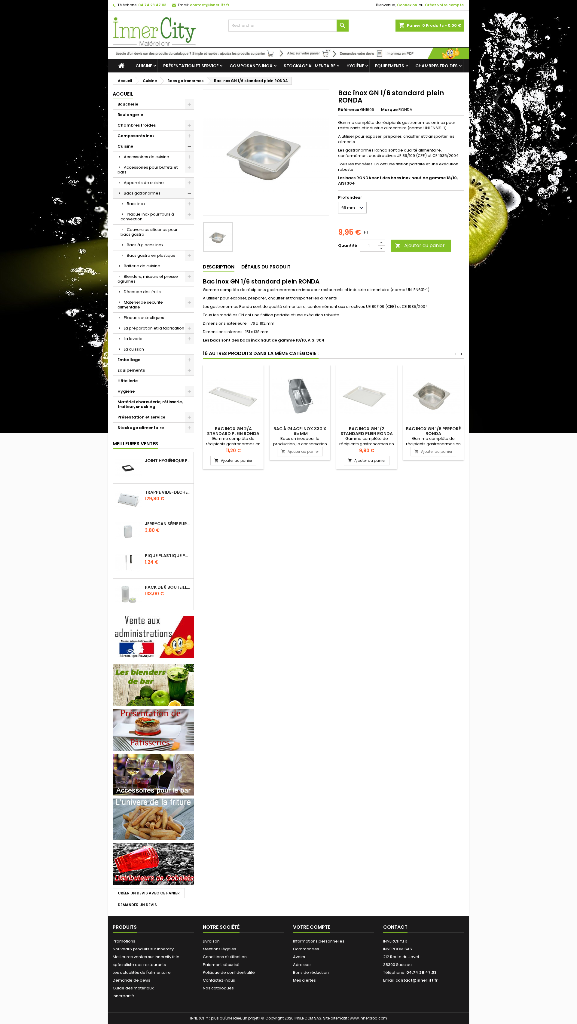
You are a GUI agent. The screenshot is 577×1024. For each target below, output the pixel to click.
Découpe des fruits (142, 292)
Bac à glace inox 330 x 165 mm (299, 431)
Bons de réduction (311, 972)
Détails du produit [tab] (266, 266)
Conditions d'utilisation (225, 957)
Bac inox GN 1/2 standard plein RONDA (366, 431)
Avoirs (299, 957)
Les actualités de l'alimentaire (142, 972)
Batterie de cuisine (142, 266)
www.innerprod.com (368, 1018)
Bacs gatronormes (142, 193)
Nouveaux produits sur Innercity (143, 949)
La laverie (133, 339)
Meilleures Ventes (135, 443)
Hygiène (355, 66)
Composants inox (251, 66)
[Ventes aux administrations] (153, 637)
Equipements (389, 66)
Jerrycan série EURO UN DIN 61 (168, 523)
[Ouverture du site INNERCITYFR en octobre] (288, 53)
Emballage (129, 360)
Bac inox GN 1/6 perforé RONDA (433, 431)
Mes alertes (304, 980)
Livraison (211, 941)
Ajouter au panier (420, 245)
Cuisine (144, 66)
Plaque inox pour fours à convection (147, 216)
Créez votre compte (444, 5)
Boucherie (128, 104)
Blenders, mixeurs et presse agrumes (148, 279)
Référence (348, 109)
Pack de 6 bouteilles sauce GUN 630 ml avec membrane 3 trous (168, 587)
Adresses (302, 964)
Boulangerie (130, 115)
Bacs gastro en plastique (151, 255)
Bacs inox (136, 204)
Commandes (306, 949)
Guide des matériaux (133, 988)
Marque (389, 109)
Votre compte (311, 927)
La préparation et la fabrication (154, 328)
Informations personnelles (318, 941)
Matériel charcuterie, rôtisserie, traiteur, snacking (150, 404)
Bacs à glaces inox (145, 245)
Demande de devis (131, 980)
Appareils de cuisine (144, 182)
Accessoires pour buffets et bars (148, 169)
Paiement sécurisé (221, 964)
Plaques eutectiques (144, 317)
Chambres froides (436, 66)
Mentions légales (219, 949)
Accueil (123, 93)
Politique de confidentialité (229, 972)
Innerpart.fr (123, 996)
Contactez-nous (219, 980)
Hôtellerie (128, 381)
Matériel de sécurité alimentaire (140, 304)
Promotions (124, 941)
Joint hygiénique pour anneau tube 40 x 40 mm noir (168, 460)
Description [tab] (218, 266)
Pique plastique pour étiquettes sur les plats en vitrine (168, 555)
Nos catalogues (218, 988)
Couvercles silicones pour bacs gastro (149, 232)
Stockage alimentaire (309, 66)
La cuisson (134, 349)
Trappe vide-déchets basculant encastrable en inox (168, 492)
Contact (395, 927)
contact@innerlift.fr (209, 5)
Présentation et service (190, 66)
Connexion (407, 5)
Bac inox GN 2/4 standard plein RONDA (233, 431)
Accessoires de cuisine (146, 157)
